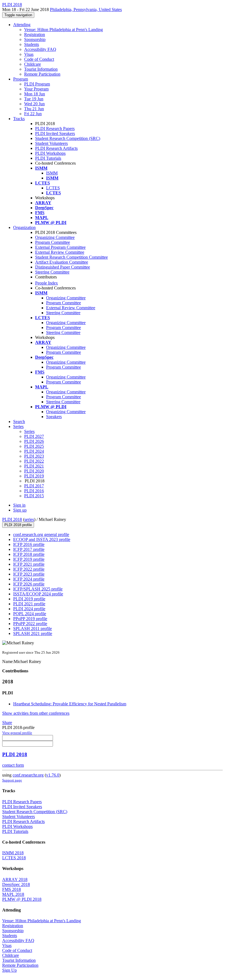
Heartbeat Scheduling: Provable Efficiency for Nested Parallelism (69, 703)
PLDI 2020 (34, 471)
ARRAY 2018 (14, 879)
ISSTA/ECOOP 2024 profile (38, 594)
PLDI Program (37, 84)
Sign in (19, 505)
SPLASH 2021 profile (32, 633)
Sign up (20, 510)
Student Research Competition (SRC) (67, 138)
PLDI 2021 (34, 466)
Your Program (36, 89)
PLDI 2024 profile (29, 608)
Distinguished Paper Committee (62, 267)
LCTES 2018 (14, 857)
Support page (12, 780)
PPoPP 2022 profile (30, 623)
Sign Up (9, 970)
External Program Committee (60, 247)
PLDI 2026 (34, 441)
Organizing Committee (55, 237)
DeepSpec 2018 (16, 884)
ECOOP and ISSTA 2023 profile (41, 539)
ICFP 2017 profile (28, 549)
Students (31, 44)
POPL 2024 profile (29, 613)
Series (29, 431)
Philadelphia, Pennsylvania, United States (86, 9)
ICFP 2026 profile (28, 584)
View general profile (17, 733)
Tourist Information (41, 69)
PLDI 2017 (34, 486)
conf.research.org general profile (41, 534)
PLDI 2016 (34, 490)
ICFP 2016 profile (28, 544)
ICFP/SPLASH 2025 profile (38, 589)
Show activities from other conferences (35, 713)
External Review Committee (59, 252)
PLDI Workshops (50, 153)
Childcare (32, 64)
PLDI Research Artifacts (56, 148)
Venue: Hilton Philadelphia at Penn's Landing (63, 29)
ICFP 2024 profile (28, 579)
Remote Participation (42, 74)
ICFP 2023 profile (28, 574)
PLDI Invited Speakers (55, 133)
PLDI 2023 (34, 456)
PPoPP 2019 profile (30, 618)
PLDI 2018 (12, 519)
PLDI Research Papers (55, 128)
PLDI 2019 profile (29, 598)
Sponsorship (35, 39)
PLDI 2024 (34, 451)
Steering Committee (52, 272)
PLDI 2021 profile (29, 603)
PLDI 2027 (34, 436)
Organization (24, 227)
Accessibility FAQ (40, 49)
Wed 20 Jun (34, 103)
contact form (13, 765)
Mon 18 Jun (34, 94)
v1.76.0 (52, 775)
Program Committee (52, 242)
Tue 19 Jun (33, 98)
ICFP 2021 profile (28, 564)
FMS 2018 (11, 889)
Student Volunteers (51, 143)
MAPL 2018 (13, 894)
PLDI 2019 (34, 476)
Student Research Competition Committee (71, 257)
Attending (21, 24)
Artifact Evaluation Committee (61, 262)
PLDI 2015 (34, 495)
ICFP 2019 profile (28, 559)
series (29, 519)
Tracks (19, 118)
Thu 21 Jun (34, 108)
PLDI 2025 (34, 446)
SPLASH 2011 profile (32, 628)
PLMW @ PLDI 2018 (21, 899)
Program (20, 79)
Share (7, 722)
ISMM (52, 173)
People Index (46, 283)
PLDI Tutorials (48, 158)
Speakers (54, 416)
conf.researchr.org (28, 775)
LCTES (53, 188)
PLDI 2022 (34, 461)
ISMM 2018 (13, 852)
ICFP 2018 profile (28, 554)
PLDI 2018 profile (18, 525)
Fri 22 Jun (33, 113)
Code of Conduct (39, 59)
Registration (34, 34)
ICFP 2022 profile (28, 569)
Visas (28, 54)
